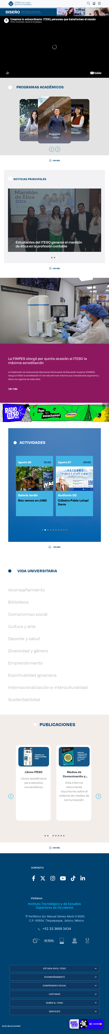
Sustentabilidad (24, 699)
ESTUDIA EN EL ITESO (54, 968)
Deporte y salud (24, 638)
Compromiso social (28, 614)
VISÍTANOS (54, 994)
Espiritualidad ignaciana (32, 675)
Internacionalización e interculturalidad (48, 687)
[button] (52, 257)
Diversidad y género (28, 650)
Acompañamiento (26, 590)
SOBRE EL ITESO (54, 1003)
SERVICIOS (54, 1011)
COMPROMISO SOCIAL (54, 985)
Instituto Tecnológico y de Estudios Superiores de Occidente (54, 906)
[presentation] (11, 796)
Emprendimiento (25, 663)
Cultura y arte (22, 626)
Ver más (12, 389)
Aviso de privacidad (11, 1025)
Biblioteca (18, 602)
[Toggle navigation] (98, 3)
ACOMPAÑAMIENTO (54, 977)
